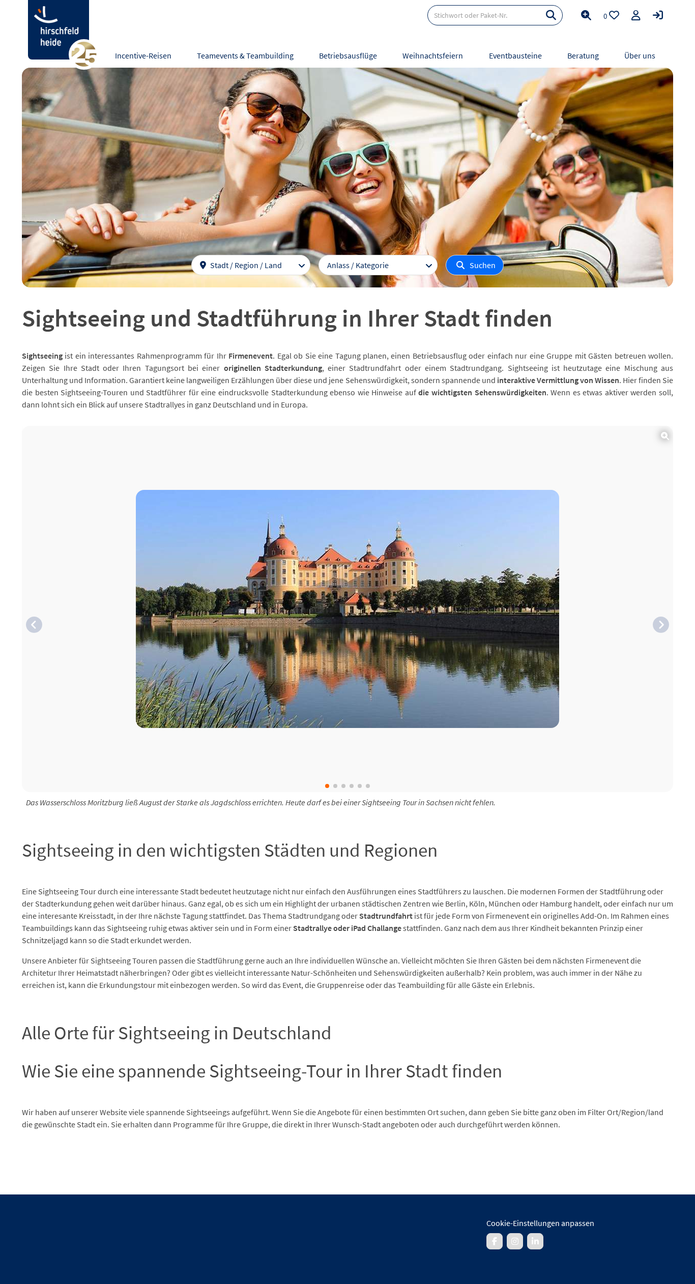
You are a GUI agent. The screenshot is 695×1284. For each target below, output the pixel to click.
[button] (34, 625)
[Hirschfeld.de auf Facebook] (494, 1241)
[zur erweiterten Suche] (586, 15)
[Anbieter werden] (636, 15)
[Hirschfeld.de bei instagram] (515, 1241)
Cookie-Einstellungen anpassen (540, 1223)
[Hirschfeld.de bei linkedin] (535, 1241)
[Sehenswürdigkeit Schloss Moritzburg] (347, 609)
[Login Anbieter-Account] (658, 15)
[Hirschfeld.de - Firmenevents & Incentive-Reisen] (58, 30)
